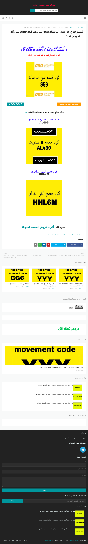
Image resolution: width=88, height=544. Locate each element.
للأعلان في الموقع (9, 541)
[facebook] (9, 18)
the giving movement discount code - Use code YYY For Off (71, 285)
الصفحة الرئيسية (78, 27)
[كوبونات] (44, 355)
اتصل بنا (19, 541)
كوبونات (70, 27)
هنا (25, 112)
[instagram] (3, 18)
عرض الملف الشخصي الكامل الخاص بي (75, 438)
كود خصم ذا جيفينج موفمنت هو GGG (18, 284)
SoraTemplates (73, 541)
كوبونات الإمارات (73, 235)
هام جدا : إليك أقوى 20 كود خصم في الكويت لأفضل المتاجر (55, 403)
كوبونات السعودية (62, 235)
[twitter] (6, 18)
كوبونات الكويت (52, 235)
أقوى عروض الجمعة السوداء (38, 226)
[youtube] (12, 18)
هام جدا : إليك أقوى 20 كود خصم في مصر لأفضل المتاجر (55, 385)
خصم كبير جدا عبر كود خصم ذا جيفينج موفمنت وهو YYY (45, 285)
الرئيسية (26, 541)
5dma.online (49, 541)
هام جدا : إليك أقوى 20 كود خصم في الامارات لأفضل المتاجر (54, 394)
